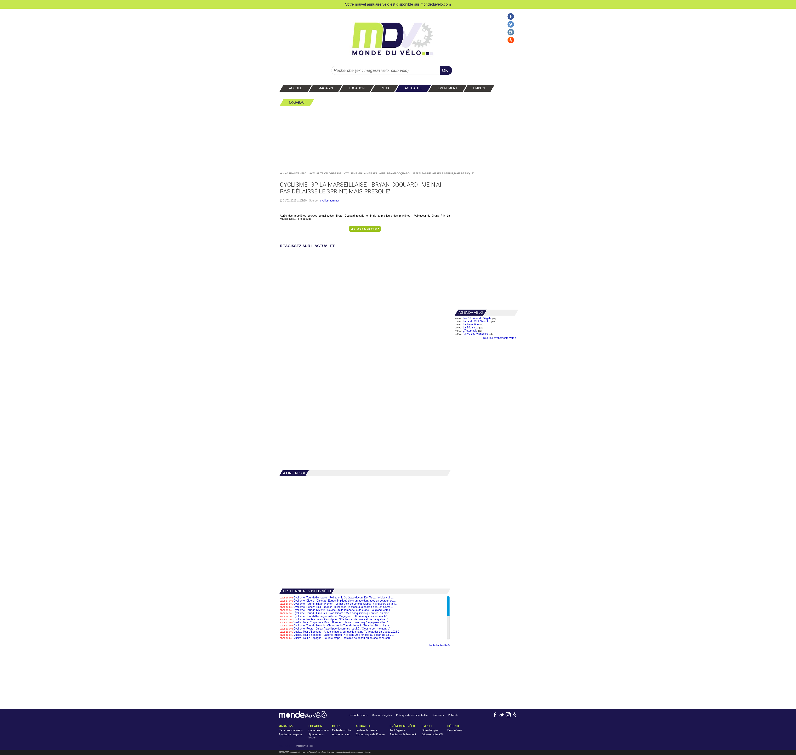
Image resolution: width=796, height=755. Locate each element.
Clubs (336, 726)
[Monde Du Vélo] (281, 173)
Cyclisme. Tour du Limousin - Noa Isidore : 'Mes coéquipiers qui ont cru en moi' (341, 613)
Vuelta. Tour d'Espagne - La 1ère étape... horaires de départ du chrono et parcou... (343, 637)
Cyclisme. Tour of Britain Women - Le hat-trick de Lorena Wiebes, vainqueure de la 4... (346, 603)
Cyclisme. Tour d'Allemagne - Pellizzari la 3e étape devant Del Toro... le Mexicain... (344, 597)
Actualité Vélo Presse (325, 173)
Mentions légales (382, 715)
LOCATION (315, 726)
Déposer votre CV (432, 734)
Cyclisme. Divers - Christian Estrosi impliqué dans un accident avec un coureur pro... (345, 600)
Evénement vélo (402, 726)
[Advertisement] (398, 139)
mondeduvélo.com (297, 752)
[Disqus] (365, 301)
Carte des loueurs (319, 730)
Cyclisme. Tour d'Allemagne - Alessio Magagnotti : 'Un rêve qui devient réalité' (340, 616)
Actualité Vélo (295, 173)
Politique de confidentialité (412, 715)
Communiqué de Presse (370, 734)
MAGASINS (286, 726)
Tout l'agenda (397, 730)
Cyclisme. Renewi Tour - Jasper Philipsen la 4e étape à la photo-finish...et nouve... (343, 606)
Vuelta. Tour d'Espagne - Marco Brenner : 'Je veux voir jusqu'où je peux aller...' (341, 622)
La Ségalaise (470, 327)
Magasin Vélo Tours (304, 746)
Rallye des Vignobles (475, 333)
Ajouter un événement (403, 734)
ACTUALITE (363, 726)
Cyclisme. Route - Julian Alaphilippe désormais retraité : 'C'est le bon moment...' (342, 628)
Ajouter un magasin (290, 734)
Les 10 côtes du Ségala (477, 318)
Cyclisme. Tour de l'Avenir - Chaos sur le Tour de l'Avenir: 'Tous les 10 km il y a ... (343, 625)
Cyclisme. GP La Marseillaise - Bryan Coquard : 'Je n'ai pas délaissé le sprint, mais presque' (409, 173)
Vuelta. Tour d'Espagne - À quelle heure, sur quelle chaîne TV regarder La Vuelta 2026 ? (346, 631)
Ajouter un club (341, 734)
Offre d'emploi (430, 730)
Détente (453, 726)
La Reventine (471, 324)
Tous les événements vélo (499, 337)
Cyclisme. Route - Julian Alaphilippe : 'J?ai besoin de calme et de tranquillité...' (341, 619)
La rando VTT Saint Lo (476, 321)
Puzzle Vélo (454, 730)
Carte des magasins (291, 730)
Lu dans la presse (366, 730)
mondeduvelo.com (435, 4)
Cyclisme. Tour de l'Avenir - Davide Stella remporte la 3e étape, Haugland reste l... (343, 609)
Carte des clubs (341, 730)
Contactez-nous (358, 715)
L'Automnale (470, 330)
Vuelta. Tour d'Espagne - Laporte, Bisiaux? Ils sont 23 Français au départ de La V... (344, 634)
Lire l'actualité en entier (364, 229)
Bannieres (438, 715)
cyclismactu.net (329, 200)
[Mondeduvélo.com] (303, 717)
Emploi (427, 726)
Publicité (453, 715)
